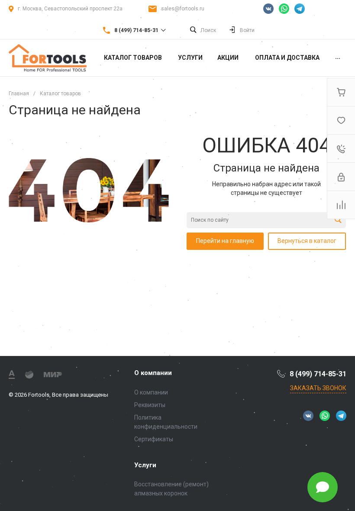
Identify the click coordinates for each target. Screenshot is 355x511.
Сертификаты (153, 439)
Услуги (145, 465)
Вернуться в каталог (307, 240)
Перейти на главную (225, 240)
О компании (153, 373)
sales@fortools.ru (182, 9)
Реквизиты (149, 404)
